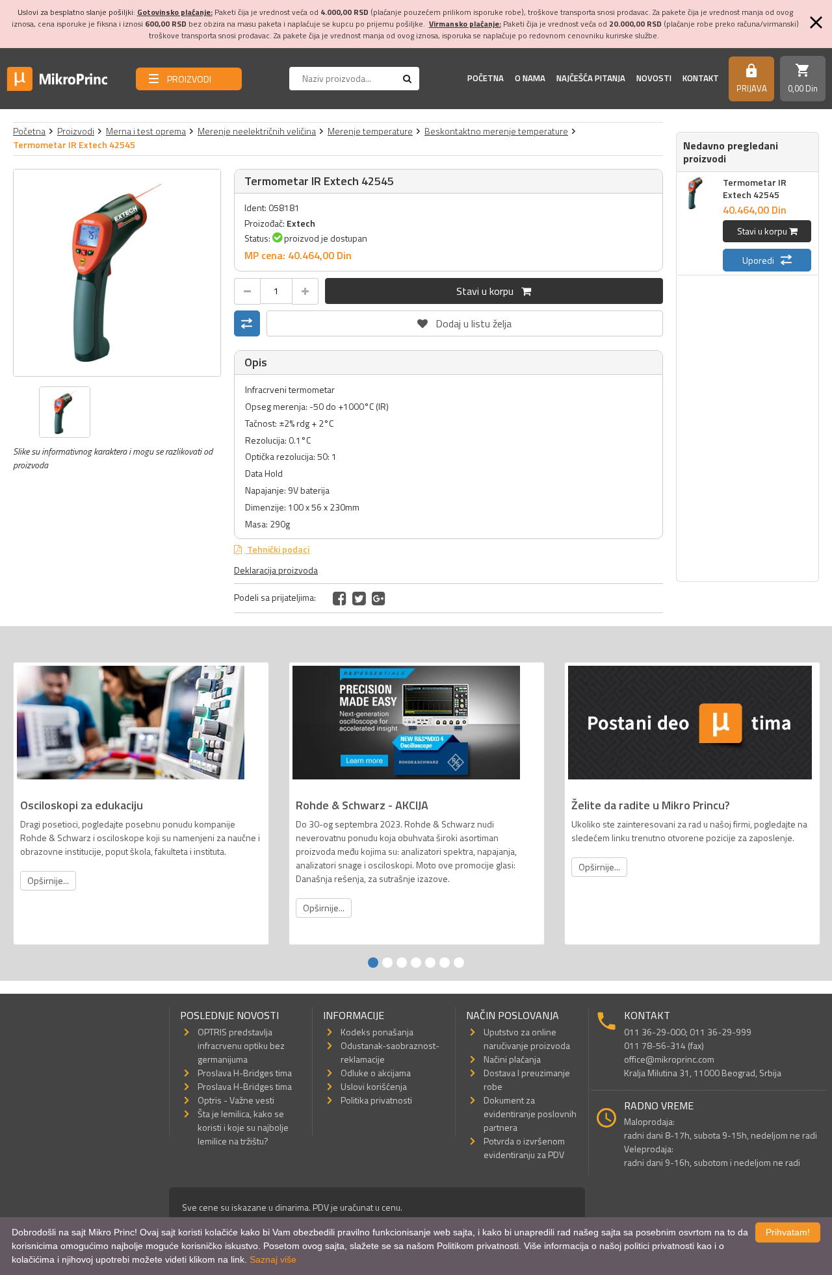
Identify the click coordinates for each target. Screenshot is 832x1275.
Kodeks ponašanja (377, 1032)
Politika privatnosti (376, 1100)
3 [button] (401, 962)
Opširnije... (48, 880)
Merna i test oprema (146, 131)
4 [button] (416, 962)
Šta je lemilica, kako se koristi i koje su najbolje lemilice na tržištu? (243, 1127)
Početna (485, 77)
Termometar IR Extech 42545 (754, 188)
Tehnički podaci (277, 549)
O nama (530, 77)
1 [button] (373, 962)
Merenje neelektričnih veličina (257, 131)
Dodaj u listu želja (465, 320)
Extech (301, 223)
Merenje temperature (370, 131)
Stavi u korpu (488, 291)
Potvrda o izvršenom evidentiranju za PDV (524, 1147)
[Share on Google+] (378, 598)
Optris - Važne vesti (236, 1100)
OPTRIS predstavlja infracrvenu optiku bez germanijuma (241, 1045)
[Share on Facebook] (339, 598)
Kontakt (700, 77)
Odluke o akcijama (376, 1072)
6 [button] (444, 962)
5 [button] (430, 962)
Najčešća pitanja (590, 77)
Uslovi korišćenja (374, 1086)
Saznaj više (273, 1259)
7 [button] (459, 962)
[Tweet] (359, 598)
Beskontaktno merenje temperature (496, 131)
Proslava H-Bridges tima (245, 1072)
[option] (117, 273)
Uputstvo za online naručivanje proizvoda (527, 1038)
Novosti (653, 77)
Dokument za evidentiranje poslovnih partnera (530, 1113)
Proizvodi (75, 131)
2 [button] (387, 962)
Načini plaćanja (512, 1059)
